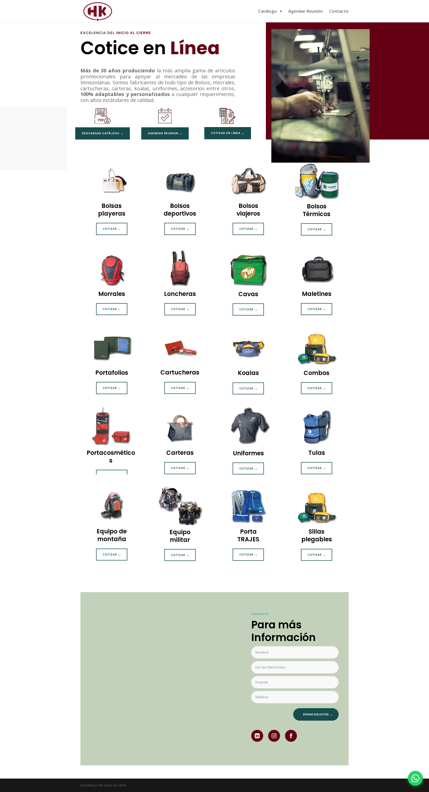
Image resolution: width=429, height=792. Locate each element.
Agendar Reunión (305, 11)
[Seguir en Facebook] (291, 736)
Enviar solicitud (316, 714)
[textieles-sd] (320, 161)
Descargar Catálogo (100, 133)
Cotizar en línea (226, 133)
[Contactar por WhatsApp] (415, 778)
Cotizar (110, 229)
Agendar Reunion (163, 133)
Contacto (339, 11)
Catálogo (267, 11)
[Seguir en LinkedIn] (257, 736)
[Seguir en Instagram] (274, 736)
